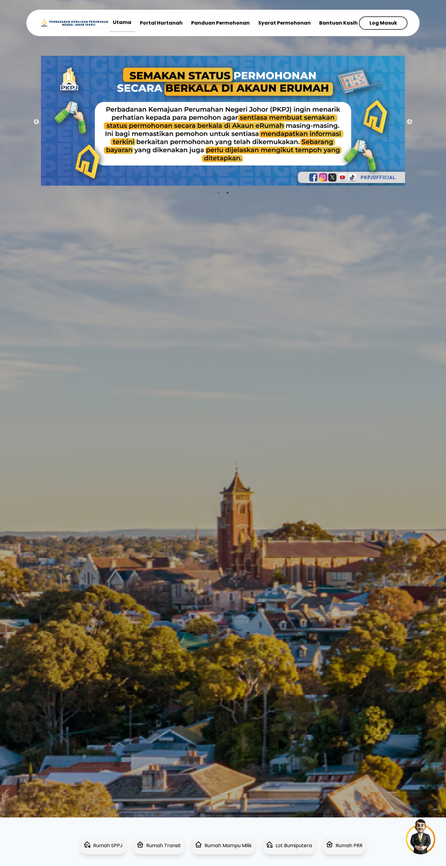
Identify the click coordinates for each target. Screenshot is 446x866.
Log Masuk (383, 22)
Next (410, 122)
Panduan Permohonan (220, 22)
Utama (122, 22)
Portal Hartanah (161, 22)
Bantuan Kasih (338, 22)
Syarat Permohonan (284, 22)
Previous (36, 122)
